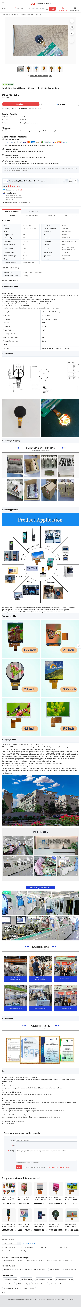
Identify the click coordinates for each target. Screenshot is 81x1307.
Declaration (61, 1299)
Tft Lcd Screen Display (57, 1284)
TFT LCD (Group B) (27, 1247)
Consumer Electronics (13, 14)
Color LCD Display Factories (64, 1279)
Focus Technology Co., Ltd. (27, 1299)
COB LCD (62, 1247)
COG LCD (43, 1247)
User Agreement (51, 1299)
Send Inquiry (20, 104)
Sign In (5, 202)
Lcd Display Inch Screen (39, 1284)
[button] (72, 215)
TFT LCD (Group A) (8, 1247)
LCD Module (7, 1269)
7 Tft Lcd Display (23, 1284)
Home (3, 14)
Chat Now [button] (61, 104)
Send (18, 1167)
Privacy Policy (70, 1299)
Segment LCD (6, 1251)
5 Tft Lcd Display (9, 1284)
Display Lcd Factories (10, 1279)
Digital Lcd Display (55, 1269)
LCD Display (38, 14)
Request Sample (35, 109)
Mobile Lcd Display (40, 1269)
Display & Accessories (27, 14)
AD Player (18, 1269)
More (3, 1292)
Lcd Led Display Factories (44, 1279)
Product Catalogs (29, 1243)
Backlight (24, 1251)
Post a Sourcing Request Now (59, 1167)
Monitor (27, 1269)
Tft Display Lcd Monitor (11, 1289)
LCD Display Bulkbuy (28, 1289)
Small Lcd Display (70, 1269)
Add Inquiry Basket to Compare (41, 76)
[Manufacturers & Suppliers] (40, 3)
